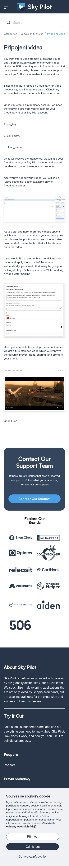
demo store (36, 727)
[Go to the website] (20, 537)
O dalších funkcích (32, 33)
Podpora (10, 765)
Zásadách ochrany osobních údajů (30, 824)
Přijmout (32, 836)
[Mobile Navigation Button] (6, 7)
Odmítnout (33, 846)
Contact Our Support (34, 499)
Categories (10, 33)
